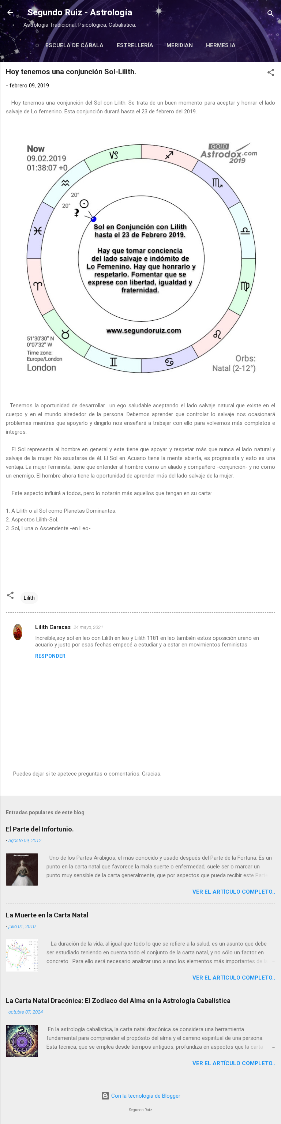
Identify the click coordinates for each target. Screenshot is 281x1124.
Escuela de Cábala (74, 45)
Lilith (29, 598)
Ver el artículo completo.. (233, 892)
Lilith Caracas (53, 627)
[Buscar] (270, 15)
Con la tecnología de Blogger (145, 1096)
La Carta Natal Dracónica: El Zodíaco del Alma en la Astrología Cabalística (118, 1000)
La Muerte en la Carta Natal (47, 915)
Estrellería (135, 45)
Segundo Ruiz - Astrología (79, 12)
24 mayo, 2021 (88, 627)
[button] (270, 73)
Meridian (179, 45)
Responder (50, 656)
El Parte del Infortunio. (40, 829)
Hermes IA (221, 45)
